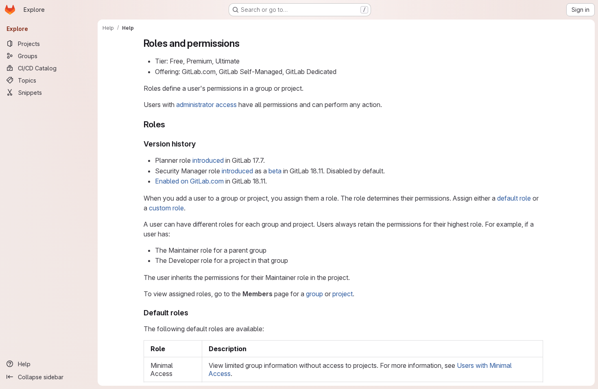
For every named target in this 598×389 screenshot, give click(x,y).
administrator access (206, 105)
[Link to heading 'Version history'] (200, 144)
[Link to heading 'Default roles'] (192, 312)
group (314, 294)
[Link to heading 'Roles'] (169, 124)
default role (514, 198)
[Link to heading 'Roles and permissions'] (244, 43)
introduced (208, 160)
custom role (166, 208)
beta (275, 171)
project (342, 294)
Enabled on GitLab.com (189, 181)
